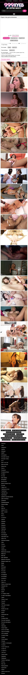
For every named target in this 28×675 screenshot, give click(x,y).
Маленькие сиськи (5, 551)
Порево (3, 603)
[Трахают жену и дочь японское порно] (14, 252)
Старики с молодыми (6, 643)
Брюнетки (3, 466)
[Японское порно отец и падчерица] (14, 160)
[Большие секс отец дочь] (14, 390)
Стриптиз (3, 648)
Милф (2, 563)
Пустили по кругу (5, 605)
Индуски (3, 525)
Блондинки (4, 455)
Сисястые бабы (5, 629)
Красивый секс (4, 536)
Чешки (2, 669)
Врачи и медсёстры (6, 483)
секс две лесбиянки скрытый (19, 430)
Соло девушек (4, 633)
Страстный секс (5, 646)
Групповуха (4, 494)
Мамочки (3, 553)
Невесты (3, 582)
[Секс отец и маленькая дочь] (14, 405)
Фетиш (3, 662)
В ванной (3, 470)
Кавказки (3, 529)
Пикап (2, 597)
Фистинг (3, 663)
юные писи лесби (6, 439)
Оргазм (3, 589)
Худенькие (3, 667)
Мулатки (3, 569)
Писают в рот (4, 599)
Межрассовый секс (6, 561)
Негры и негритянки (6, 584)
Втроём (3, 485)
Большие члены (5, 458)
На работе (3, 578)
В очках (3, 475)
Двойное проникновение (7, 496)
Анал (2, 445)
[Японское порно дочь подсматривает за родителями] (14, 267)
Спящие (3, 641)
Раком (2, 612)
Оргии (2, 591)
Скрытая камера (5, 631)
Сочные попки (4, 635)
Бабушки (3, 451)
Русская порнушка (5, 620)
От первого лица (5, 593)
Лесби (2, 548)
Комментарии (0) (14, 40)
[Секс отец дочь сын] (14, 313)
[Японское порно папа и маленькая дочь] (14, 237)
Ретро (2, 616)
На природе (4, 574)
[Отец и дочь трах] (14, 329)
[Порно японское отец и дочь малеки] (14, 114)
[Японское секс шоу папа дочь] (14, 206)
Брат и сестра (4, 462)
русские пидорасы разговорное (13, 432)
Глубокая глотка (5, 489)
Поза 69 (3, 601)
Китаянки (3, 532)
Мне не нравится (10, 35)
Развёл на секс (4, 608)
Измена (3, 523)
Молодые (3, 567)
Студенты (3, 650)
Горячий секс (4, 493)
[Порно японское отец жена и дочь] (14, 130)
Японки (3, 673)
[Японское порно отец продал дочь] (14, 69)
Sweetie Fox (12, 50)
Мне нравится (9, 35)
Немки (2, 588)
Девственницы (4, 498)
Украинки (3, 656)
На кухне (3, 570)
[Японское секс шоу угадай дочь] (14, 222)
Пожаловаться (14, 38)
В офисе (3, 474)
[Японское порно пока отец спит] (14, 176)
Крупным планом (5, 540)
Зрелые (3, 519)
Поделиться (21, 38)
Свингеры (3, 625)
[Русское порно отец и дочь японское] (14, 84)
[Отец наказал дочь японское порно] (14, 99)
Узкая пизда (4, 654)
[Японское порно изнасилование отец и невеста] (14, 191)
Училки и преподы (5, 660)
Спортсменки (4, 639)
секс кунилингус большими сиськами (13, 436)
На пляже (3, 572)
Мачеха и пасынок (5, 559)
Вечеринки (3, 479)
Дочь (2, 506)
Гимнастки (3, 487)
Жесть (2, 515)
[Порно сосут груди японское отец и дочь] (14, 145)
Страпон (3, 644)
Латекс (3, 544)
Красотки (15, 47)
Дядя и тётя (4, 510)
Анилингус (3, 447)
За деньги (3, 517)
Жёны (2, 513)
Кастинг (3, 531)
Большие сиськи (5, 456)
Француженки (4, 665)
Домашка (3, 500)
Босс (2, 460)
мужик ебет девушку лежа (20, 437)
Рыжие (9, 47)
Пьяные (3, 607)
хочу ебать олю (20, 434)
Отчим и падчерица (6, 595)
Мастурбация (4, 557)
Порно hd (16, 0)
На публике (4, 576)
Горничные (4, 491)
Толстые (3, 652)
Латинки (3, 546)
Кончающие (4, 534)
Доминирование (5, 502)
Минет (2, 565)
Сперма (3, 637)
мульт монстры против (6, 437)
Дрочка (3, 508)
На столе (3, 580)
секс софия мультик (6, 430)
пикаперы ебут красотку (9, 434)
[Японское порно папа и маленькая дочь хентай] (14, 298)
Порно (21, 0)
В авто (3, 468)
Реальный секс (4, 614)
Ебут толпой (4, 512)
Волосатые (4, 481)
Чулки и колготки (5, 671)
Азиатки (3, 443)
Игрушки (3, 521)
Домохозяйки (4, 504)
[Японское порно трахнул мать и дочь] (14, 283)
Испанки (3, 527)
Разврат (3, 610)
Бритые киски (4, 464)
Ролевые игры (4, 618)
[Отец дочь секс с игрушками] (14, 420)
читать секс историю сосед (18, 439)
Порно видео (9, 0)
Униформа (3, 658)
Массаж (3, 555)
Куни (2, 542)
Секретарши (4, 627)
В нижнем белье (5, 472)
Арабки (3, 449)
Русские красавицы (6, 622)
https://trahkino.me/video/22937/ (8, 56)
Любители (3, 550)
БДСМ (2, 453)
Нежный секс (4, 586)
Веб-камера (4, 477)
